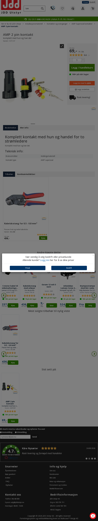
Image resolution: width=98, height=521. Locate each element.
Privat (27, 268)
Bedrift (69, 268)
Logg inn (44, 260)
